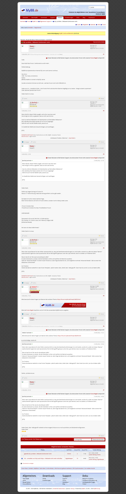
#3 (103, 154)
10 (77, 458)
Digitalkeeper (69, 458)
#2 (103, 110)
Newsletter (66, 482)
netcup (72, 488)
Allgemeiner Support (45, 21)
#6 (103, 326)
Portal (104, 24)
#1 (103, 54)
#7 (103, 390)
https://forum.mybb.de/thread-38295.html (68, 299)
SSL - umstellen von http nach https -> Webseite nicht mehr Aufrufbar (43, 458)
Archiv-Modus (50, 468)
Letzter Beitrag (92, 454)
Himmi (69, 454)
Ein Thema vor (37, 439)
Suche (78, 24)
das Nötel (71, 138)
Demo (24, 480)
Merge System (27, 482)
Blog (84, 17)
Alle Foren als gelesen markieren (63, 468)
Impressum (91, 17)
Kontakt (31, 468)
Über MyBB (34, 17)
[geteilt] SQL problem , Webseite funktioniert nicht (38, 454)
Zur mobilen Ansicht (90, 468)
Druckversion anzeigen (28, 463)
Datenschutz (61, 488)
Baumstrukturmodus (99, 42)
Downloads (44, 17)
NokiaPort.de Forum (27, 135)
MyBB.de (36, 468)
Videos (84, 484)
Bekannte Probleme (87, 478)
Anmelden (30, 27)
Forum (60, 17)
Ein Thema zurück (27, 439)
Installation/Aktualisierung (89, 480)
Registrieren (37, 27)
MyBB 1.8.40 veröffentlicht (66, 33)
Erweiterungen (69, 17)
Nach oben (42, 468)
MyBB (44, 478)
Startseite (25, 17)
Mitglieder (85, 24)
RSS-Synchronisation (78, 468)
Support (52, 17)
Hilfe (98, 24)
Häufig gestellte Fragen (88, 482)
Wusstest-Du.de (25, 136)
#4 (103, 248)
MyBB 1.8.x (35, 21)
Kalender (92, 24)
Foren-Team (24, 468)
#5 (103, 296)
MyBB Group (97, 488)
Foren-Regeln (94, 58)
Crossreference (27, 484)
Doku (77, 17)
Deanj (60, 54)
